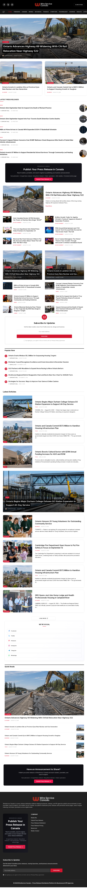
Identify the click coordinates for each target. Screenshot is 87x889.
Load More (42, 618)
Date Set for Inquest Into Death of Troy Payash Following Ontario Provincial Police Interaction (69, 298)
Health (79, 11)
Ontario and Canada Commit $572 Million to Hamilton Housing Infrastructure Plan (57, 427)
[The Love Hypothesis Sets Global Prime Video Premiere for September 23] (7, 230)
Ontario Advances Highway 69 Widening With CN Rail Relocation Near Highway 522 (65, 193)
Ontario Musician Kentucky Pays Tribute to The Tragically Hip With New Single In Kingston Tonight (27, 309)
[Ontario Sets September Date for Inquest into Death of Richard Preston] (83, 108)
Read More (49, 206)
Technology (63, 11)
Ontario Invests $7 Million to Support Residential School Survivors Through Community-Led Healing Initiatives (36, 153)
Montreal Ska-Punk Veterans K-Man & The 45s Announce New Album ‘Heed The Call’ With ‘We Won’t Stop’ (27, 240)
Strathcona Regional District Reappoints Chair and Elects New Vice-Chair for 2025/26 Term (40, 375)
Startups (53, 11)
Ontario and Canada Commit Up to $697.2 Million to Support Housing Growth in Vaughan (65, 88)
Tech (5, 417)
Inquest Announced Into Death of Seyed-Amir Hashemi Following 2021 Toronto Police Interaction (69, 309)
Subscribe (79, 4)
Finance (46, 11)
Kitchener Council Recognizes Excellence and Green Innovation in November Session (38, 362)
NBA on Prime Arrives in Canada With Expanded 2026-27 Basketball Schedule (28, 129)
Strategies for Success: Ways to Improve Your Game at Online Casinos (33, 381)
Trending (17, 11)
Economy (5, 42)
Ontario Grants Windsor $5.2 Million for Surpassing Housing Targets (32, 355)
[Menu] (4, 12)
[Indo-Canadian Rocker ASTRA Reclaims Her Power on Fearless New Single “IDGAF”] (7, 219)
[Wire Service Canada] (43, 4)
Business (38, 11)
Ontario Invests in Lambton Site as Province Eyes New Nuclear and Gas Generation (20, 88)
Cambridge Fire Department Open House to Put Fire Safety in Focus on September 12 (57, 546)
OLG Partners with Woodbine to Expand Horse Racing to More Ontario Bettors (35, 368)
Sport (1, 126)
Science (72, 11)
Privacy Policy (55, 340)
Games (15, 313)
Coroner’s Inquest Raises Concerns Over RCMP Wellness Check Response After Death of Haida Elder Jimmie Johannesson (36, 141)
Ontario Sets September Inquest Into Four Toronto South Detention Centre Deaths (30, 119)
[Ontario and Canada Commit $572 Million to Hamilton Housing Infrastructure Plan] (17, 432)
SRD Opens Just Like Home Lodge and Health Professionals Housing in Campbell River (54, 596)
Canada (24, 11)
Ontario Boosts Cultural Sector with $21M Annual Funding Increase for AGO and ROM (55, 453)
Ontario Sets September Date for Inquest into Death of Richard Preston (25, 108)
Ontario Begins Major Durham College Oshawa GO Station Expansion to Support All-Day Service (56, 403)
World (31, 11)
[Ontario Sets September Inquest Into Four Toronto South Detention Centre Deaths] (83, 119)
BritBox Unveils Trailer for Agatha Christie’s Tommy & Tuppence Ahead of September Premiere (68, 219)
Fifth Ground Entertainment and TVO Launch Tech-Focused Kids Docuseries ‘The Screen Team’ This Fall (68, 230)
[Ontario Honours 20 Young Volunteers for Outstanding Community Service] (17, 526)
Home (10, 11)
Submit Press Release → (43, 179)
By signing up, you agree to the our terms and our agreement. (45, 340)
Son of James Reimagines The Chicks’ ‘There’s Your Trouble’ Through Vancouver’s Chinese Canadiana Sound (68, 240)
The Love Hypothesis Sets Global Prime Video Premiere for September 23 (26, 230)
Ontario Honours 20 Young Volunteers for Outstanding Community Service (58, 522)
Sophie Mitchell (9, 55)
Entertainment (17, 222)
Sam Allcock (13, 364)
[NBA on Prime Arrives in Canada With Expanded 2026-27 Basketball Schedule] (83, 130)
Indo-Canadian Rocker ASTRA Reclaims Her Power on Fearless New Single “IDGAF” (27, 219)
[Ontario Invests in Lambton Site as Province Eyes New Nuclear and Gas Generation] (21, 72)
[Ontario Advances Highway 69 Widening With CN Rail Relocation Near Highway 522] (43, 38)
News (1, 105)
